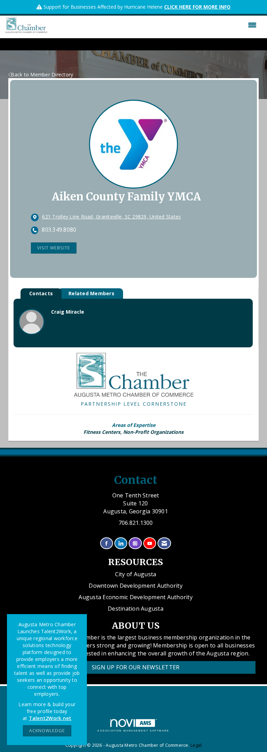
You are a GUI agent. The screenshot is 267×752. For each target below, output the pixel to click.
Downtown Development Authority (136, 585)
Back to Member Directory (42, 74)
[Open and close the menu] (154, 25)
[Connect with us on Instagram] (135, 543)
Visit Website (53, 248)
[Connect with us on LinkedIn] (120, 543)
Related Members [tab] (91, 293)
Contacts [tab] (41, 293)
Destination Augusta (135, 608)
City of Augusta (135, 574)
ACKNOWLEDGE (47, 731)
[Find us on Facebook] (106, 543)
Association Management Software (133, 730)
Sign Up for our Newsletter (136, 667)
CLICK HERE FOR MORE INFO (197, 6)
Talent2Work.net (50, 718)
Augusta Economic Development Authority (136, 597)
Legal (196, 745)
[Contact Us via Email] (164, 543)
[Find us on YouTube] (149, 543)
